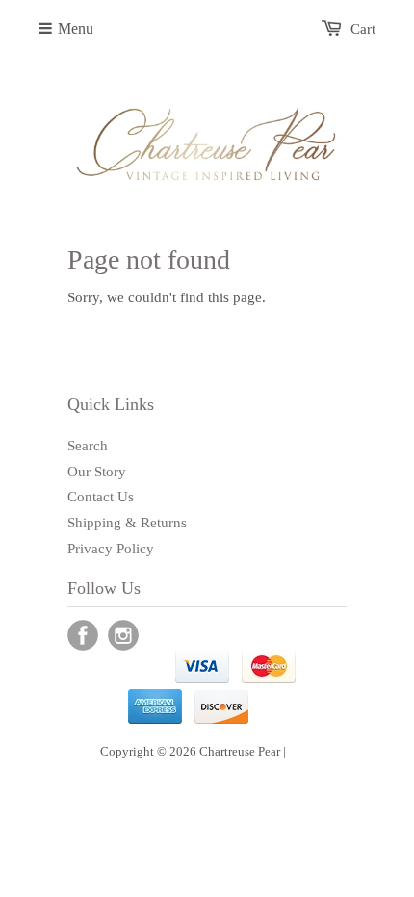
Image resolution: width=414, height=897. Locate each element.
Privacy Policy (110, 548)
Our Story (96, 471)
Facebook (82, 635)
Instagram (123, 635)
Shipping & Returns (127, 522)
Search (87, 445)
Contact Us (100, 496)
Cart (362, 29)
